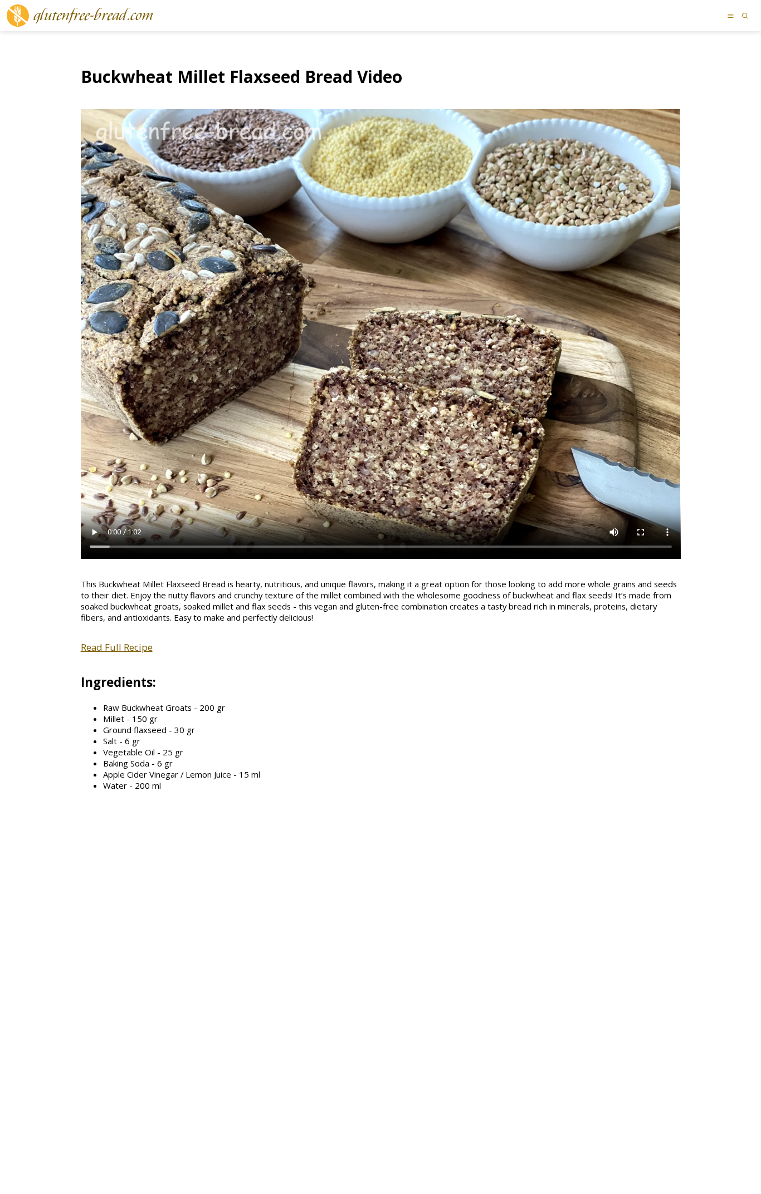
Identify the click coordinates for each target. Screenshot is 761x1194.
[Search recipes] (745, 15)
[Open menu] (730, 15)
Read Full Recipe (117, 647)
